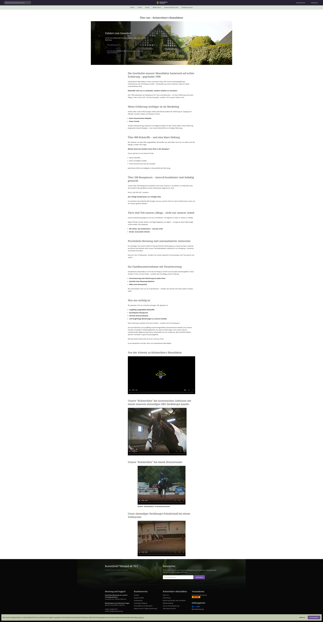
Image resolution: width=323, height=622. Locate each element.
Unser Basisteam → (113, 45)
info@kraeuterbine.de (116, 611)
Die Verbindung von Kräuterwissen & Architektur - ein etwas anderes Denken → (125, 51)
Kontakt (136, 595)
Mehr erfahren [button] (139, 617)
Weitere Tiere (157, 7)
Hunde (140, 7)
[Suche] (29, 2)
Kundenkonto (138, 600)
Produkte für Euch (187, 7)
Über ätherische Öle (169, 608)
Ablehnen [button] (302, 617)
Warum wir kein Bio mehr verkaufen (174, 600)
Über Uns (166, 595)
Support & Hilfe (139, 598)
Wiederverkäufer (168, 603)
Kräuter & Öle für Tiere (171, 7)
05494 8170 (114, 609)
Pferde (132, 7)
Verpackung (166, 598)
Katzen (147, 7)
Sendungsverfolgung (140, 603)
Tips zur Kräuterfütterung (171, 606)
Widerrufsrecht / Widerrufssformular (145, 608)
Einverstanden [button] (314, 617)
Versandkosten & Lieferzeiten (143, 606)
